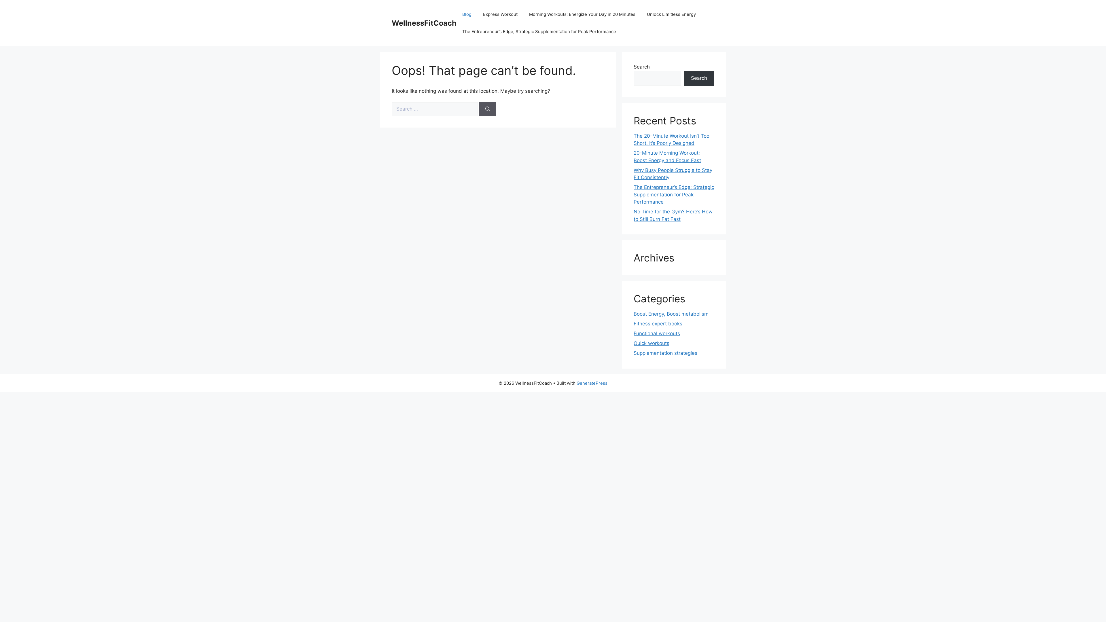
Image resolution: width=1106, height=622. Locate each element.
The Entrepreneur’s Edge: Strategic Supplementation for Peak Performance (674, 194)
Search (642, 67)
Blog (466, 14)
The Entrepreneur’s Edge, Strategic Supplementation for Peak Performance (539, 31)
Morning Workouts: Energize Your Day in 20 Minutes (582, 14)
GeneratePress (592, 383)
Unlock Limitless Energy (671, 14)
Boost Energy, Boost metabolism (671, 314)
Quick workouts (651, 343)
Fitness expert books (658, 324)
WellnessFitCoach (424, 23)
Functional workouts (657, 333)
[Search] (487, 109)
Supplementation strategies (665, 353)
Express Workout (500, 14)
